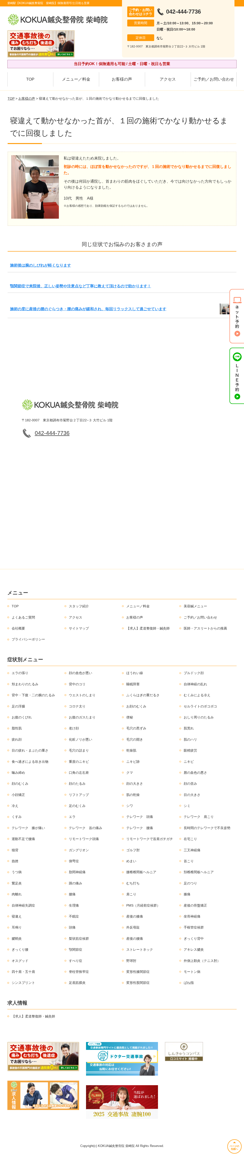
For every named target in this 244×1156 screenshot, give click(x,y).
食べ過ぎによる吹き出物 (30, 762)
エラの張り (20, 673)
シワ (129, 806)
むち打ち (133, 883)
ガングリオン (79, 850)
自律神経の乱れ (195, 684)
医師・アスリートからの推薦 (205, 628)
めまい (131, 861)
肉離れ (17, 894)
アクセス (168, 79)
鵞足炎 (17, 883)
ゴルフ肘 (133, 850)
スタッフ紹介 (79, 606)
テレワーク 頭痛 (139, 817)
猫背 (15, 850)
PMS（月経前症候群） (143, 905)
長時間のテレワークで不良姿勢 (207, 828)
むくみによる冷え (197, 695)
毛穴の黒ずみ (136, 728)
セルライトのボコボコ (200, 706)
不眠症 (74, 916)
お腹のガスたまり (82, 717)
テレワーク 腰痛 (139, 828)
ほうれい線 (134, 673)
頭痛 (72, 927)
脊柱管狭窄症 (79, 972)
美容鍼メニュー (195, 606)
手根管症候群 (194, 927)
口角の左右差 (79, 772)
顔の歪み (190, 783)
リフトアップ (79, 795)
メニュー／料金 (76, 79)
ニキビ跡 (133, 762)
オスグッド (20, 961)
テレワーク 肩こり (199, 817)
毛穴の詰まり (79, 750)
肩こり (131, 894)
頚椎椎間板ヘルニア (199, 872)
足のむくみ (77, 806)
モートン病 (192, 972)
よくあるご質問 (23, 617)
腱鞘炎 (17, 938)
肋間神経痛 (77, 872)
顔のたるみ (77, 783)
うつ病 (17, 872)
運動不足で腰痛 (23, 839)
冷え (15, 806)
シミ (187, 806)
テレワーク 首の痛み (85, 828)
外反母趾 (133, 927)
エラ (72, 817)
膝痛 (187, 894)
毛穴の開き (134, 739)
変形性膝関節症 (138, 972)
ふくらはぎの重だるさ (143, 695)
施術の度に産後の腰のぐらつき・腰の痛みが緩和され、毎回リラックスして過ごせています (88, 309)
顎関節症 (75, 949)
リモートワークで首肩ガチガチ (149, 839)
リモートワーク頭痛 (84, 839)
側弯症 (74, 861)
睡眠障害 (133, 684)
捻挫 (15, 861)
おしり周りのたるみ (199, 717)
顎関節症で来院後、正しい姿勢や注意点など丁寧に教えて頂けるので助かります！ (80, 286)
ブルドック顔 (194, 673)
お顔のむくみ (136, 706)
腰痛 (72, 894)
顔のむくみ (20, 783)
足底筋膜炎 (77, 983)
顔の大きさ (134, 783)
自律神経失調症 (23, 905)
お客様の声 (122, 79)
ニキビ (189, 762)
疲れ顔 (17, 739)
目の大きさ (192, 795)
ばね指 (189, 983)
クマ (129, 772)
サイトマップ (79, 628)
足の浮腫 (18, 706)
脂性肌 (17, 728)
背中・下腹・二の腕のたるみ (33, 695)
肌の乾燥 (133, 795)
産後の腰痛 (134, 938)
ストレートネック (139, 949)
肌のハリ (190, 739)
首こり (189, 861)
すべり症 (75, 961)
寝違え (17, 916)
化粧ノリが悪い (80, 739)
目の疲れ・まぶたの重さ (30, 750)
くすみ (17, 817)
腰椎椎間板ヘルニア (141, 872)
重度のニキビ (79, 762)
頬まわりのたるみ (25, 684)
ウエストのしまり (82, 695)
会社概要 (18, 628)
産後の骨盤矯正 (195, 905)
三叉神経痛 (192, 850)
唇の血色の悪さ (195, 772)
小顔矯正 (18, 795)
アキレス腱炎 (194, 949)
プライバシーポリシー (28, 639)
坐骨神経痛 (192, 916)
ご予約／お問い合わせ (213, 79)
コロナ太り (77, 706)
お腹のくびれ (22, 717)
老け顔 (74, 728)
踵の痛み (75, 883)
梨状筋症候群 (79, 938)
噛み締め (18, 772)
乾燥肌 (131, 750)
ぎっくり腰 (20, 949)
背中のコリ (77, 684)
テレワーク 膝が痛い (28, 828)
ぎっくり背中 (194, 938)
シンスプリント (23, 983)
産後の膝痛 (134, 916)
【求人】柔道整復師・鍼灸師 (148, 628)
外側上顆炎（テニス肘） (202, 961)
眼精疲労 (190, 750)
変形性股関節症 (138, 983)
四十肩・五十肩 (23, 972)
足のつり (190, 883)
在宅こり (190, 839)
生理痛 (74, 905)
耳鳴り (17, 927)
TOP (30, 79)
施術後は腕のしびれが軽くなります (40, 265)
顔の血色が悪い (80, 673)
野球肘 (131, 961)
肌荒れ (189, 728)
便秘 (129, 717)
